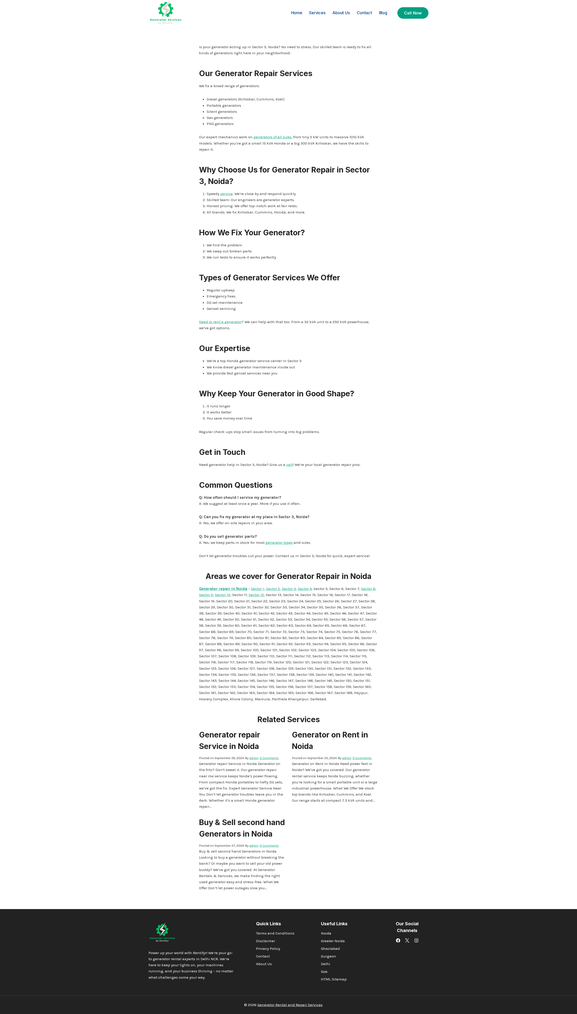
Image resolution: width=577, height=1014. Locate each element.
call (289, 464)
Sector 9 (206, 594)
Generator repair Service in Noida (229, 740)
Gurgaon (328, 956)
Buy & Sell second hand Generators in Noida (242, 828)
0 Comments (269, 758)
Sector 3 (289, 588)
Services (317, 12)
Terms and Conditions (275, 933)
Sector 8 (368, 588)
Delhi (325, 964)
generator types (279, 542)
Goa (324, 971)
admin (254, 758)
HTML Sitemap (334, 979)
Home (296, 12)
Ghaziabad (330, 948)
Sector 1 (257, 588)
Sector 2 (273, 588)
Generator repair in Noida (223, 588)
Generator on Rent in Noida (330, 740)
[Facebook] (398, 940)
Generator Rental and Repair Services (290, 1005)
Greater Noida (333, 941)
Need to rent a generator (220, 322)
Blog (383, 12)
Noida (326, 933)
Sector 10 (222, 594)
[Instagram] (416, 940)
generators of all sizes (272, 137)
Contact (364, 12)
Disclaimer (265, 941)
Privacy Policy (268, 948)
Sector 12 (256, 594)
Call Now (413, 13)
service (226, 193)
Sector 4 (305, 588)
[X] (407, 940)
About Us (341, 12)
